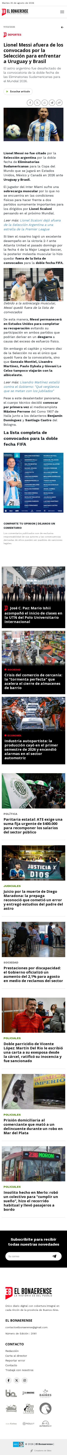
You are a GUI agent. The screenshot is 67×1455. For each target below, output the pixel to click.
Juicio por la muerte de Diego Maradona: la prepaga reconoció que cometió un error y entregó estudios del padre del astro (33, 900)
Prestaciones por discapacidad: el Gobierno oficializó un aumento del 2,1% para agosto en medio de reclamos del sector (33, 974)
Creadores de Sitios (42, 1451)
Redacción (12, 1351)
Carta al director (16, 1355)
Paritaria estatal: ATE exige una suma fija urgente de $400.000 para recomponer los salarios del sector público (33, 825)
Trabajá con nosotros (19, 1370)
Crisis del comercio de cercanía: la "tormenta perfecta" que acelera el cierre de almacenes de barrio (33, 681)
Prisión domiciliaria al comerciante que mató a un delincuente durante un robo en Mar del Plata (33, 1126)
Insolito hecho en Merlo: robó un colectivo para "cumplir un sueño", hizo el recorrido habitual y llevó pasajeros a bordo (31, 1201)
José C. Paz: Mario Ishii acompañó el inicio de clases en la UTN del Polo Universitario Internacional (33, 615)
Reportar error (15, 1360)
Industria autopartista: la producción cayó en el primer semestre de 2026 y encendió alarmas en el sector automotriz (31, 749)
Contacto (11, 1365)
